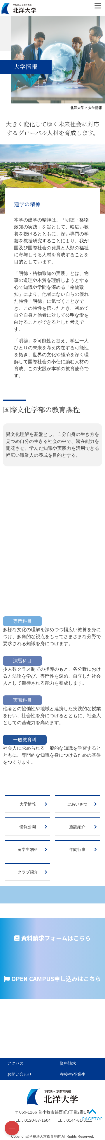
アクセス (15, 1063)
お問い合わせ (19, 1074)
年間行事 (77, 849)
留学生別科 (28, 849)
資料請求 (68, 1063)
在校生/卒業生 (72, 1074)
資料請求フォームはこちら (55, 938)
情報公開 (28, 826)
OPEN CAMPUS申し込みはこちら (55, 978)
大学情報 (28, 804)
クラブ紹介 (28, 872)
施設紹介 (77, 826)
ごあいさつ (77, 804)
